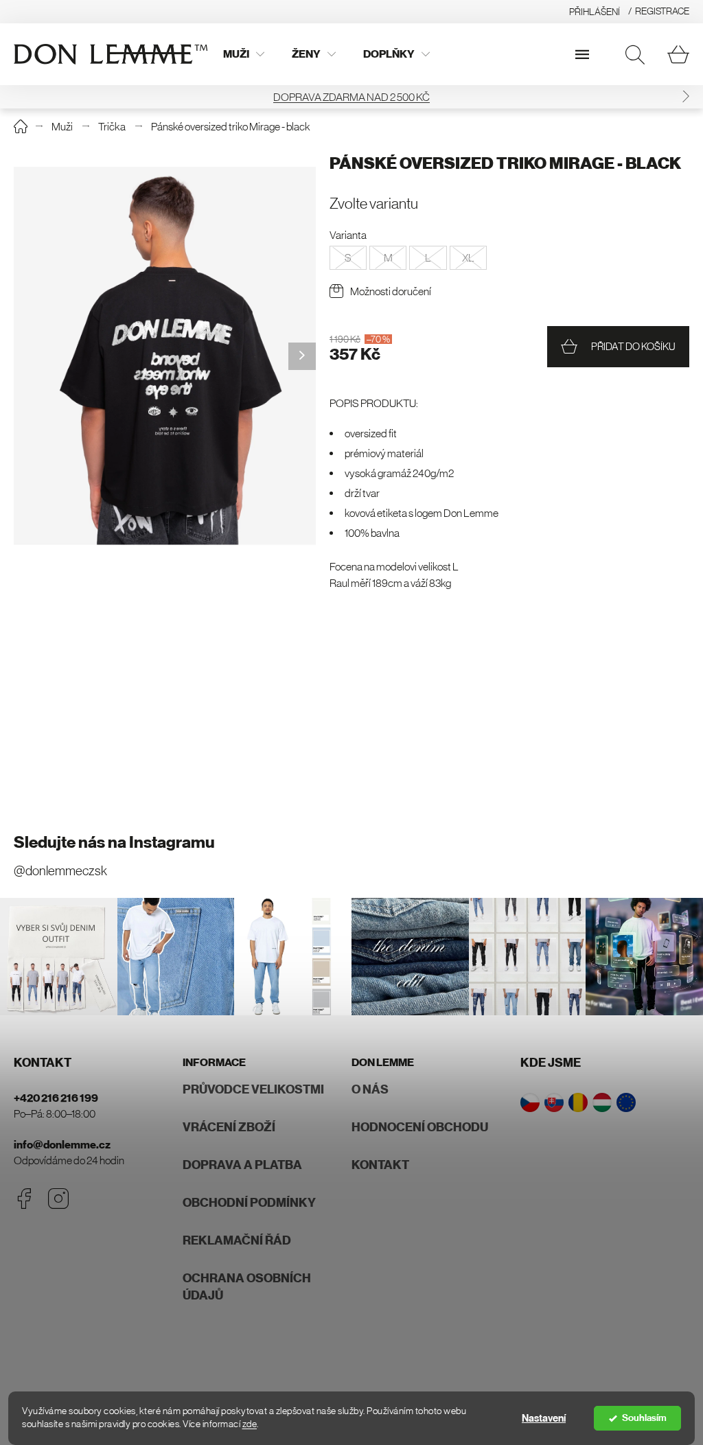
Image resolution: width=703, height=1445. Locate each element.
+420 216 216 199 (56, 1098)
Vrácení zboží (229, 1127)
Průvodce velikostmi (253, 1089)
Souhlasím (644, 1418)
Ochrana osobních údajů (247, 1287)
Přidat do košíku (633, 346)
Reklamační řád (237, 1240)
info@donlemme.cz (62, 1144)
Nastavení (544, 1418)
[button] (686, 96)
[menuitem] (243, 54)
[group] (165, 355)
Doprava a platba (242, 1164)
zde (249, 1424)
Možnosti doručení (390, 291)
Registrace (662, 10)
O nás (370, 1089)
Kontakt (380, 1164)
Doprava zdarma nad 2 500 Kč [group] (351, 97)
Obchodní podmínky (249, 1202)
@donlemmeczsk (60, 870)
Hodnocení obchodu (420, 1127)
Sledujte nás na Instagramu (114, 842)
